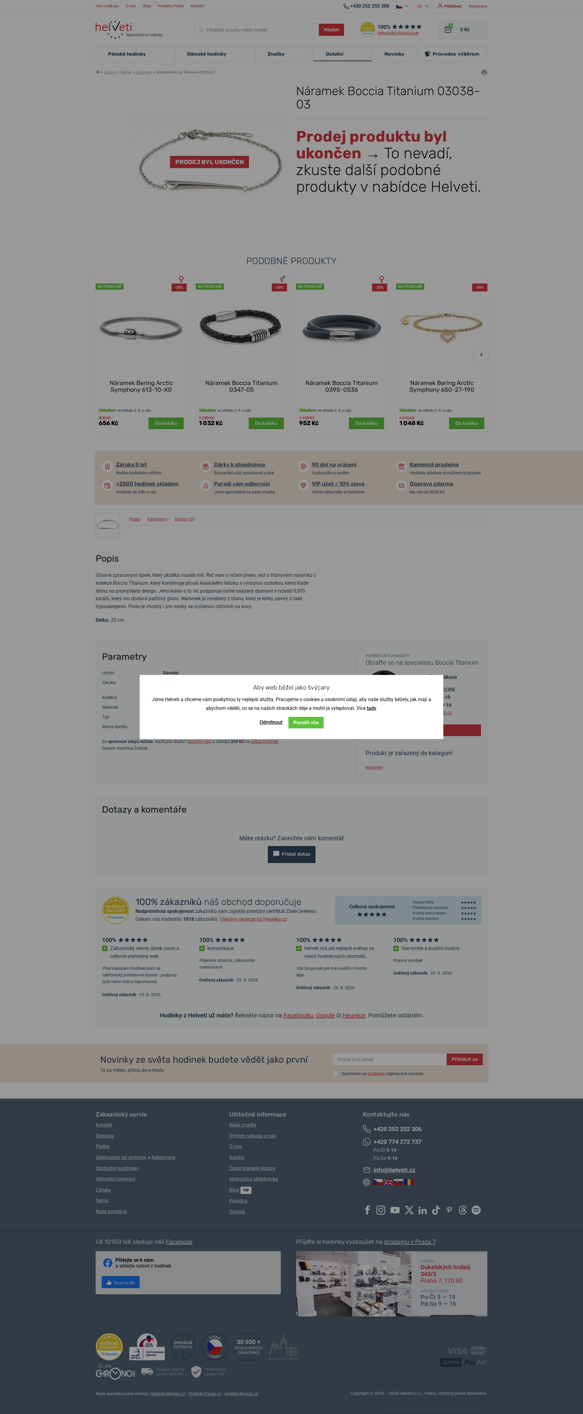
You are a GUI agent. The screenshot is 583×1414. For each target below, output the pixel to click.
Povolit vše (306, 722)
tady (371, 708)
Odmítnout (271, 722)
